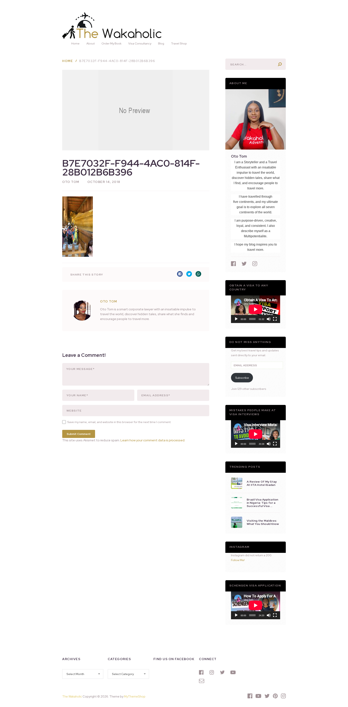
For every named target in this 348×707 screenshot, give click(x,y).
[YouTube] (233, 672)
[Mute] (269, 319)
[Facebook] (202, 672)
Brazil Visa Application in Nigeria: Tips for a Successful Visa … (262, 503)
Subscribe (242, 378)
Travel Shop (179, 43)
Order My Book (111, 43)
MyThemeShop (134, 697)
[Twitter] (223, 672)
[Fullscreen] (275, 319)
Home (75, 43)
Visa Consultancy (139, 43)
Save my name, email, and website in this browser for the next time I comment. (119, 422)
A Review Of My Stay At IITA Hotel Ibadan (262, 483)
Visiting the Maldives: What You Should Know (263, 522)
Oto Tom (70, 182)
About (90, 43)
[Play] (236, 319)
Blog (161, 43)
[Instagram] (212, 672)
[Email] (202, 681)
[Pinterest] (275, 696)
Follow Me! (238, 560)
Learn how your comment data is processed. (152, 440)
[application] (255, 309)
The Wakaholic (72, 697)
